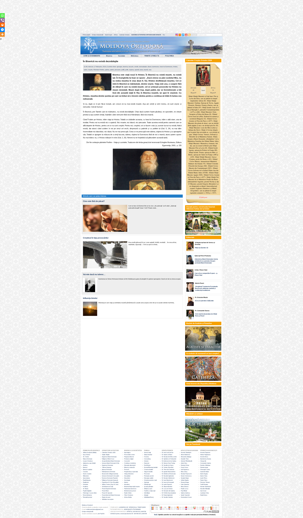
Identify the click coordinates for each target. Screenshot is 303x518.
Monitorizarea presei (130, 491)
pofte (126, 70)
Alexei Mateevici (185, 454)
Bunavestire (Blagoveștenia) (110, 473)
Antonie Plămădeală (186, 461)
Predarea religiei (128, 459)
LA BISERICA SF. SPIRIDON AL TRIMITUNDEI (132, 507)
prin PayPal (101, 513)
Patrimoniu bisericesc (130, 488)
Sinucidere (127, 478)
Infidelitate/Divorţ (149, 497)
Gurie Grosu (184, 467)
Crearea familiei (148, 469)
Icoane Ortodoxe (88, 461)
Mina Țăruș (184, 471)
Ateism (126, 482)
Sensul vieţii (147, 452)
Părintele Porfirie (98, 70)
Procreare (147, 473)
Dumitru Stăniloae (205, 465)
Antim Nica (184, 463)
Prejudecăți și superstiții (131, 471)
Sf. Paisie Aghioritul (167, 495)
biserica (125, 67)
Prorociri (126, 469)
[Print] (2, 25)
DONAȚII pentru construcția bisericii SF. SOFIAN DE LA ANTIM (128, 513)
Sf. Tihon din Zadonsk (168, 469)
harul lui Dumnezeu (166, 67)
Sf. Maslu (85, 488)
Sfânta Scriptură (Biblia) (89, 452)
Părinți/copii (147, 484)
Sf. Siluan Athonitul (167, 486)
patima (107, 70)
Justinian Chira (204, 493)
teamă (146, 70)
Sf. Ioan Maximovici (167, 480)
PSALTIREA (169, 56)
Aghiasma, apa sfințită (89, 463)
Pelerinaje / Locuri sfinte (90, 493)
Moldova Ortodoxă (87, 505)
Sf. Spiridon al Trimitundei (169, 459)
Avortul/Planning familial (150, 467)
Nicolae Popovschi (186, 473)
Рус (164, 34)
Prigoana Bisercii (129, 456)
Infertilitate (147, 493)
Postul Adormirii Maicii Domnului (111, 495)
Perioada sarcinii (149, 476)
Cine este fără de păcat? (94, 201)
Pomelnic (85, 484)
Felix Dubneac (185, 484)
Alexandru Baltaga (186, 456)
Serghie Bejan (185, 478)
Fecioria (146, 456)
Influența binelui (90, 298)
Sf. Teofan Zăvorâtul (167, 467)
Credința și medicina (130, 463)
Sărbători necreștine (108, 499)
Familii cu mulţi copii (149, 491)
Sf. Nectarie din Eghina (168, 491)
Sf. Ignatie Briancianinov (168, 471)
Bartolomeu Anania (205, 459)
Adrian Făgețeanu (205, 454)
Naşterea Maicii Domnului (109, 456)
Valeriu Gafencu (185, 493)
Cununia (85, 471)
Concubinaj (147, 459)
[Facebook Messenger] (2, 29)
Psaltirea (85, 486)
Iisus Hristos (86, 454)
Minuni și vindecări (129, 467)
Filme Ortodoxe (128, 495)
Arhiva (116, 34)
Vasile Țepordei (185, 495)
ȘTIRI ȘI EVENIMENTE (91, 56)
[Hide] (1, 39)
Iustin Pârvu (203, 478)
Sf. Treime (86, 456)
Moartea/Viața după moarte (132, 486)
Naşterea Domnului (107, 465)
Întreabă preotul (87, 497)
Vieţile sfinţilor (106, 454)
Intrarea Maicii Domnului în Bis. (111, 463)
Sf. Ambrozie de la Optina (169, 461)
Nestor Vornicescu (186, 476)
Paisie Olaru (203, 480)
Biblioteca (134, 56)
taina (141, 70)
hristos (175, 67)
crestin (136, 67)
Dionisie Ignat (204, 467)
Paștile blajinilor (87, 491)
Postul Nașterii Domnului (109, 488)
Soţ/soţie (146, 482)
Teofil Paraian (204, 484)
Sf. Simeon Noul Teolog (168, 463)
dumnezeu (155, 67)
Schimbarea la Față (107, 486)
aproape (119, 67)
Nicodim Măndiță (205, 488)
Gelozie (146, 461)
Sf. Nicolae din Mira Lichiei (169, 456)
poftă (123, 70)
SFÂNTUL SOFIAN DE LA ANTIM (136, 511)
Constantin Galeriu (205, 463)
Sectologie (127, 480)
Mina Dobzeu (184, 486)
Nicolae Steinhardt (205, 486)
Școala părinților (148, 486)
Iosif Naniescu (185, 469)
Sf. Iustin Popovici (167, 484)
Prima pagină (86, 34)
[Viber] (2, 20)
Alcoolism (127, 484)
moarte (90, 70)
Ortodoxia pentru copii (150, 480)
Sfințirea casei (148, 488)
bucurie (131, 67)
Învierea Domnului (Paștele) (110, 478)
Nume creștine (87, 473)
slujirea (131, 70)
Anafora (85, 465)
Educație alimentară (129, 465)
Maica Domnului (87, 459)
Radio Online (127, 493)
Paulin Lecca (184, 488)
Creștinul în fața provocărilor (96, 238)
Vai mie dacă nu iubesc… (94, 274)
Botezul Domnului (107, 469)
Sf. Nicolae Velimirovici (168, 478)
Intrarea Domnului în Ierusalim (110, 476)
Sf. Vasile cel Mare (167, 454)
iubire (85, 70)
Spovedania (86, 478)
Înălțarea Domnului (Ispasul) (110, 480)
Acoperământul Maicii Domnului (111, 461)
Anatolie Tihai (184, 459)
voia (150, 70)
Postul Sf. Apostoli (107, 493)
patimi (112, 70)
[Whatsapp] (2, 15)
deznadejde (143, 67)
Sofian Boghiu (185, 480)
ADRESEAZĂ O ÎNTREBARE (132, 509)
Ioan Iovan (203, 491)
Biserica (109, 56)
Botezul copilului (87, 469)
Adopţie (146, 495)
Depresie (146, 463)
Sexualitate (127, 476)
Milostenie (86, 476)
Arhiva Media (128, 497)
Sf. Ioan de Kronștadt (168, 482)
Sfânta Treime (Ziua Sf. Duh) (110, 484)
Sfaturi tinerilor (148, 454)
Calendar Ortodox (124, 34)
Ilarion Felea (203, 476)
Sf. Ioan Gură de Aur (167, 452)
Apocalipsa (127, 452)
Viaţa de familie (148, 471)
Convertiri (127, 461)
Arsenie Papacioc (205, 452)
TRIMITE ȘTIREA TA (151, 56)
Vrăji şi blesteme (129, 473)
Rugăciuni (86, 482)
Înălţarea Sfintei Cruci (108, 459)
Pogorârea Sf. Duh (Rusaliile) (110, 482)
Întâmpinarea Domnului (108, 471)
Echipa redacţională (87, 511)
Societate (121, 56)
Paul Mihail (184, 491)
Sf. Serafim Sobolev (167, 497)
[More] (2, 34)
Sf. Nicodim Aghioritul (168, 476)
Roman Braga (185, 482)
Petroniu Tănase (205, 482)
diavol (150, 67)
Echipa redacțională (97, 34)
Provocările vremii (129, 454)
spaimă (137, 70)
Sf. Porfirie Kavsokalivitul (169, 493)
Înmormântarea (87, 495)
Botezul (85, 467)
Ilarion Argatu (204, 473)
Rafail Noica (203, 495)
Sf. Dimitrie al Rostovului (169, 473)
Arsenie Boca (204, 456)
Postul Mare (105, 491)
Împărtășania (86, 480)
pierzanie (118, 70)
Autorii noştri (108, 34)
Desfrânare (147, 465)
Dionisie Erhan (185, 465)
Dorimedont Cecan (186, 497)
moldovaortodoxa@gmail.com (94, 509)
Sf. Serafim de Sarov (168, 465)
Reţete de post (106, 497)
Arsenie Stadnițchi (186, 452)
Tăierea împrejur (106, 467)
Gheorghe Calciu (205, 469)
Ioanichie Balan (204, 471)
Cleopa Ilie (203, 461)
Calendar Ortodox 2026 (108, 452)
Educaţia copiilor (148, 478)
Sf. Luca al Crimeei (167, 488)
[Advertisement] (72, 16)
